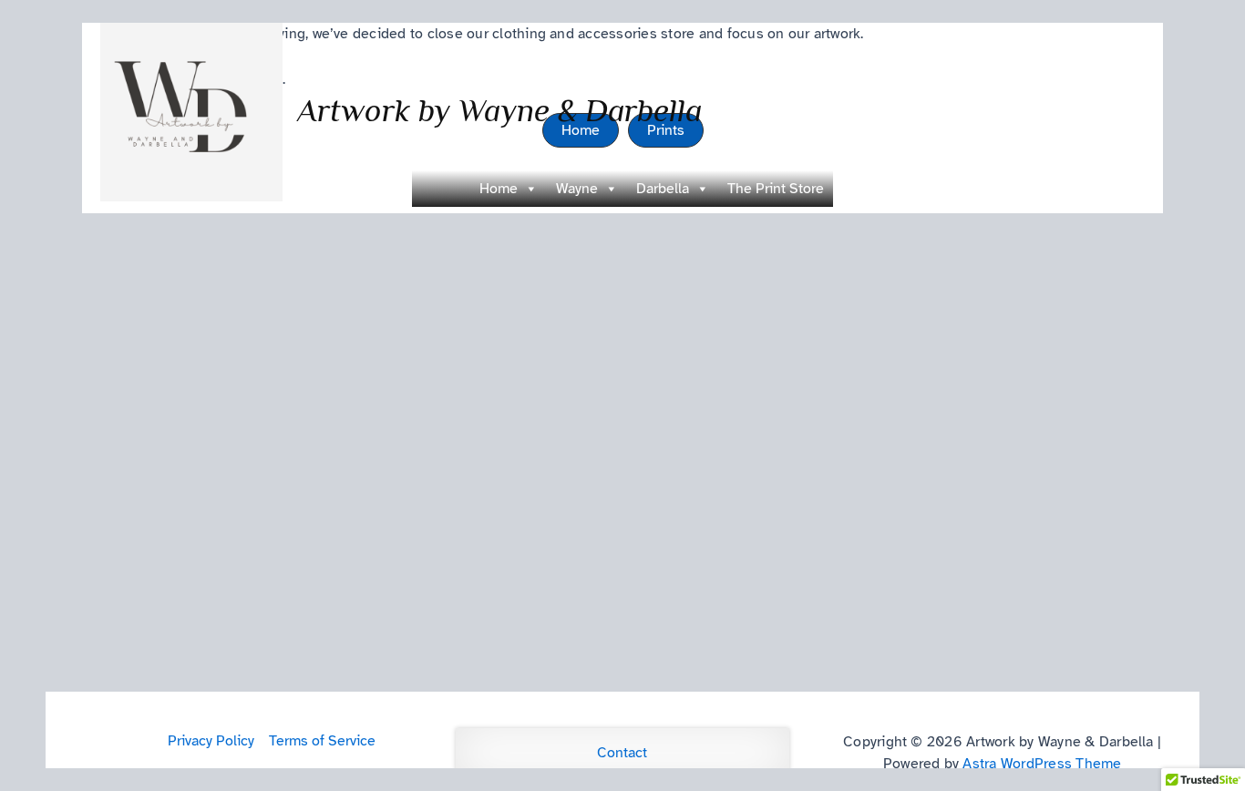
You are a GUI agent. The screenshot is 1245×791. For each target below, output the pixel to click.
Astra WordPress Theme (1041, 764)
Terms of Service (322, 741)
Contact (622, 753)
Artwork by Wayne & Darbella (499, 110)
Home (498, 189)
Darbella (662, 189)
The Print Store (775, 189)
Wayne (577, 189)
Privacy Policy (211, 741)
